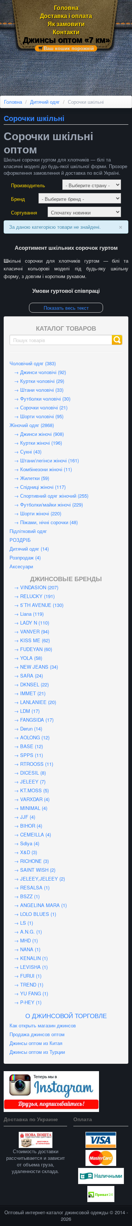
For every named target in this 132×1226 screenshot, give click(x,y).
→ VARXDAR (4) (30, 799)
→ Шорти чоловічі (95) (36, 416)
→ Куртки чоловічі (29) (37, 380)
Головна (66, 7)
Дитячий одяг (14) (29, 548)
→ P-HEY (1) (25, 1002)
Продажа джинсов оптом (37, 1034)
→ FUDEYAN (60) (31, 649)
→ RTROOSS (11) (31, 763)
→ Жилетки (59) (29, 478)
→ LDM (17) (25, 710)
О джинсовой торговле (66, 1015)
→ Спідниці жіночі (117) (38, 486)
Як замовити (66, 24)
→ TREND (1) (26, 984)
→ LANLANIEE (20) (33, 702)
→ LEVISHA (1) (29, 966)
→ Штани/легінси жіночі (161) (44, 460)
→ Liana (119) (27, 613)
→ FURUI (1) (25, 975)
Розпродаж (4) (25, 557)
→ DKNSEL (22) (29, 684)
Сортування (24, 212)
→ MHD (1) (24, 940)
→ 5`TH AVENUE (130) (36, 604)
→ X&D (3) (23, 852)
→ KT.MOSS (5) (29, 790)
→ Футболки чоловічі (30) (40, 398)
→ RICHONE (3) (29, 860)
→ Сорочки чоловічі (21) (38, 407)
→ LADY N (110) (29, 622)
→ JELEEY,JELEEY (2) (37, 878)
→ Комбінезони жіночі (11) (41, 469)
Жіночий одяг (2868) (32, 425)
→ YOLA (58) (26, 657)
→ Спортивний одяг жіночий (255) (49, 495)
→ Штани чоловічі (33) (36, 389)
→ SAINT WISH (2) (32, 869)
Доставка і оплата (66, 16)
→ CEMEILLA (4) (30, 834)
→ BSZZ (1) (25, 896)
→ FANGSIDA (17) (32, 719)
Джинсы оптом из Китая (36, 1043)
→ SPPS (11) (26, 754)
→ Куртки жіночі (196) (36, 442)
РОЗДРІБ (20, 539)
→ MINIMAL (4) (28, 807)
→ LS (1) (21, 922)
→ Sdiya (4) (24, 843)
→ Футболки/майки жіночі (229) (46, 504)
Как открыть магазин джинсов (43, 1025)
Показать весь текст (66, 307)
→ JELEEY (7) (27, 781)
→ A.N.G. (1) (26, 931)
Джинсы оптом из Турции (37, 1051)
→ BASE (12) (26, 746)
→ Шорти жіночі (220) (35, 513)
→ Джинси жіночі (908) (37, 433)
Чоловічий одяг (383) (33, 363)
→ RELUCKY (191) (32, 596)
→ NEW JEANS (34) (34, 666)
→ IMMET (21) (27, 693)
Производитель (28, 185)
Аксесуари (21, 566)
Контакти (66, 32)
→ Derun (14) (26, 728)
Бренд (18, 199)
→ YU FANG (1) (29, 993)
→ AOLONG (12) (30, 737)
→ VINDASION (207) (34, 587)
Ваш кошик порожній (69, 48)
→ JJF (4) (22, 816)
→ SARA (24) (26, 675)
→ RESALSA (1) (30, 887)
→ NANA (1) (25, 949)
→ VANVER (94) (29, 631)
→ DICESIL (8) (28, 772)
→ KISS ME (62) (30, 640)
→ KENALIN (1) (29, 958)
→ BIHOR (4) (26, 825)
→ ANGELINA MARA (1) (38, 905)
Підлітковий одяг (28, 530)
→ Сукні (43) (25, 451)
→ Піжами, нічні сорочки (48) (44, 522)
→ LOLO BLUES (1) (33, 913)
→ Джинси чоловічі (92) (38, 372)
